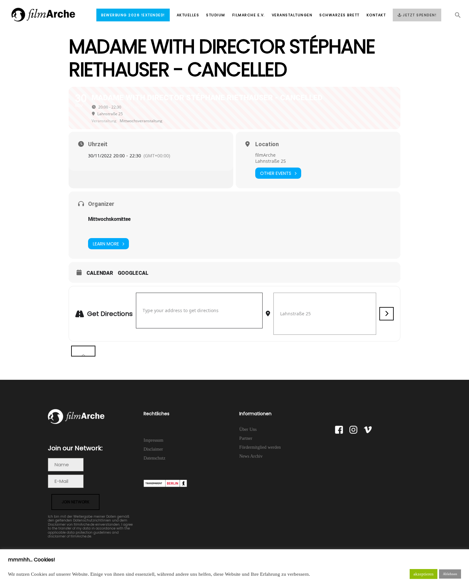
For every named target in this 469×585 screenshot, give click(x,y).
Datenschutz (154, 458)
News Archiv (251, 456)
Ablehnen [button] (450, 574)
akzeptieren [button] (423, 574)
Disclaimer (153, 449)
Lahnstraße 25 (270, 161)
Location (267, 144)
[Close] (83, 351)
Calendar (99, 273)
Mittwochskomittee (109, 219)
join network (75, 502)
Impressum (153, 440)
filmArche (265, 155)
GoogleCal (133, 273)
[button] (454, 17)
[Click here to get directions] (386, 313)
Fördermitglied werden (260, 447)
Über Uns (248, 429)
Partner (245, 438)
